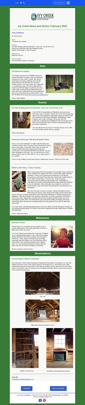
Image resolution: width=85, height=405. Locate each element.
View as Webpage (18, 32)
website (56, 129)
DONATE (26, 388)
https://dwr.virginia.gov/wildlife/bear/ (36, 95)
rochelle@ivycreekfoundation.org (22, 379)
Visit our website (58, 388)
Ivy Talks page (43, 154)
